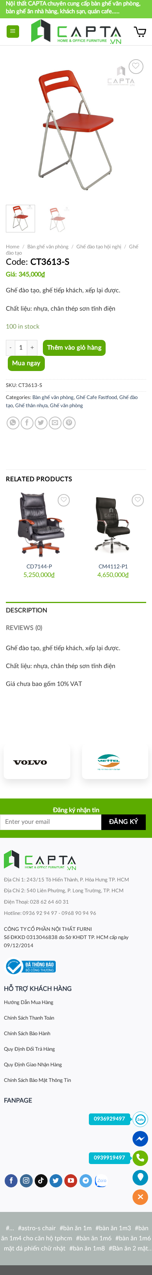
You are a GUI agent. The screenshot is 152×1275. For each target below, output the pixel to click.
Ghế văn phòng (66, 405)
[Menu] (13, 31)
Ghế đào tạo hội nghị (98, 247)
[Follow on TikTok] (41, 1180)
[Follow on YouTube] (70, 1180)
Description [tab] (27, 610)
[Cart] (140, 31)
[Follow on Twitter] (55, 1180)
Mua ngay (26, 363)
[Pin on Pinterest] (69, 423)
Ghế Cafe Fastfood (96, 397)
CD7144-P (39, 567)
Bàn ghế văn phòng (48, 247)
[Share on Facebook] (27, 423)
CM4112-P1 (113, 567)
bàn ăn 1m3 (115, 1228)
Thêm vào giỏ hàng (74, 348)
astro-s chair (38, 1228)
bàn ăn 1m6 (95, 1238)
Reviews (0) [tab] (24, 628)
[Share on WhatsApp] (13, 423)
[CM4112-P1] (113, 525)
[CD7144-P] (39, 525)
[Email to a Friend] (55, 423)
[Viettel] (115, 761)
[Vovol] (37, 761)
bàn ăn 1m (77, 1228)
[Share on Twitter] (41, 423)
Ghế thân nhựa (31, 405)
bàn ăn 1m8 (89, 1248)
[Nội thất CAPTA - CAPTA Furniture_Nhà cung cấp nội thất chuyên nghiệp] (76, 31)
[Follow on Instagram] (26, 1180)
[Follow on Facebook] (11, 1180)
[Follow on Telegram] (86, 1180)
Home (12, 247)
